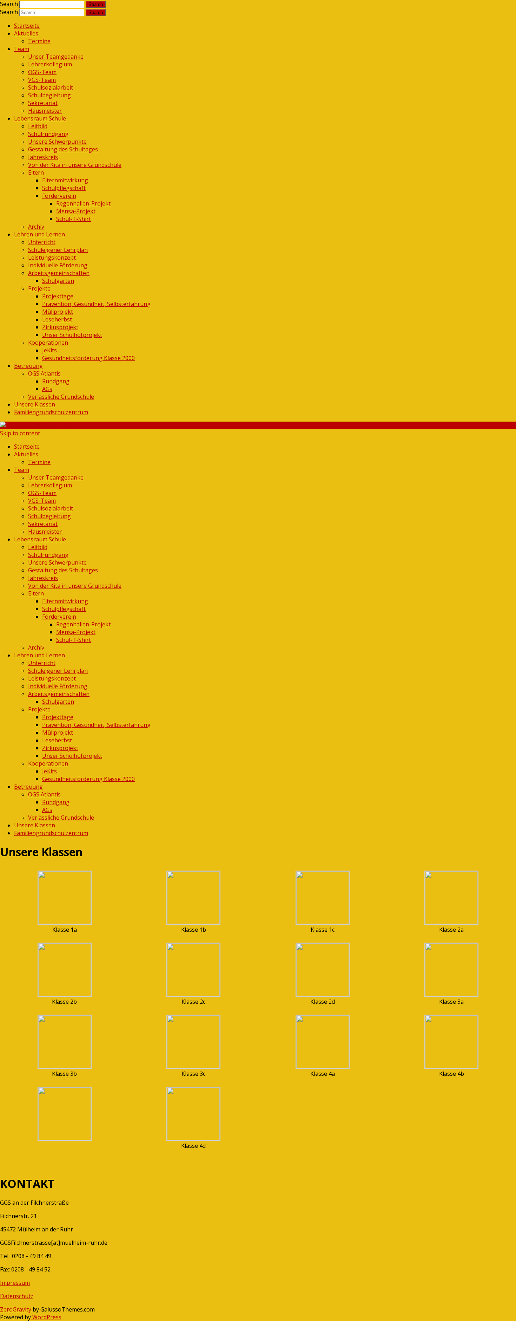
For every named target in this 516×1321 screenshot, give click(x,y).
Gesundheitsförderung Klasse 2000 (88, 358)
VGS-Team (42, 80)
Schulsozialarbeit (50, 87)
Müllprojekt (57, 311)
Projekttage (57, 296)
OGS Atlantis (44, 373)
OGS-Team (42, 72)
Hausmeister (45, 111)
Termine (39, 41)
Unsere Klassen (34, 404)
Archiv (36, 226)
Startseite (27, 26)
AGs (47, 389)
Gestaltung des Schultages (63, 149)
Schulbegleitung (49, 95)
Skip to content (20, 433)
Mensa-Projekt (75, 211)
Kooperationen (48, 342)
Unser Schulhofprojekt (72, 335)
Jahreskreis (43, 157)
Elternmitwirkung (65, 180)
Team (21, 49)
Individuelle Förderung (57, 265)
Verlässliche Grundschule (61, 397)
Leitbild (37, 126)
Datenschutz (16, 1296)
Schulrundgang (48, 134)
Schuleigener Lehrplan (58, 250)
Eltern (36, 172)
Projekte (39, 288)
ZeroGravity (15, 1309)
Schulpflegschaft (64, 188)
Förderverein (59, 196)
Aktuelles (26, 33)
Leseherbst (57, 319)
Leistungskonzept (52, 257)
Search (9, 4)
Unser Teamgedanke (56, 56)
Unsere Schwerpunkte (57, 141)
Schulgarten (58, 281)
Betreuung (28, 366)
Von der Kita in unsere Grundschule (74, 165)
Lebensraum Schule (40, 118)
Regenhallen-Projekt (83, 203)
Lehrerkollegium (50, 64)
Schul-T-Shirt (73, 219)
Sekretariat (43, 103)
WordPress (46, 1317)
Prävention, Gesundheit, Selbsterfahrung (96, 304)
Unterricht (41, 242)
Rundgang (56, 381)
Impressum (15, 1283)
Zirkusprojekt (60, 327)
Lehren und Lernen (39, 234)
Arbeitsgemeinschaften (59, 273)
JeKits (49, 350)
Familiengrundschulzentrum (51, 412)
